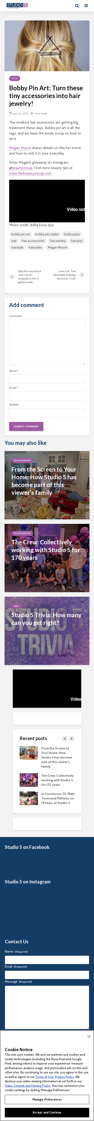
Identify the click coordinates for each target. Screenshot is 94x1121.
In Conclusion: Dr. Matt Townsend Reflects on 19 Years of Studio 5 (57, 798)
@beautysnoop (20, 168)
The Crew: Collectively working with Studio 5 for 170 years (57, 780)
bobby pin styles (47, 234)
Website (14, 404)
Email (13, 387)
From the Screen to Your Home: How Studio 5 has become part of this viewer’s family (56, 757)
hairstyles (35, 247)
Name (13, 371)
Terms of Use (44, 1077)
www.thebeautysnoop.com (30, 173)
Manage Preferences (47, 1099)
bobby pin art (20, 234)
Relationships (22, 460)
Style (15, 78)
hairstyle (17, 247)
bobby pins (72, 234)
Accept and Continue (47, 1112)
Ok (89, 1036)
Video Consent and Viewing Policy (28, 1086)
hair (13, 241)
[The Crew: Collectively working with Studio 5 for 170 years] (47, 557)
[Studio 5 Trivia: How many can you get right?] (47, 630)
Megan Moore (20, 148)
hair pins (77, 241)
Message (18, 981)
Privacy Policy (64, 1077)
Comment (15, 316)
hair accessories (33, 241)
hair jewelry (57, 241)
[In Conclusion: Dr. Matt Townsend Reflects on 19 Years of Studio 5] (29, 798)
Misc (16, 606)
